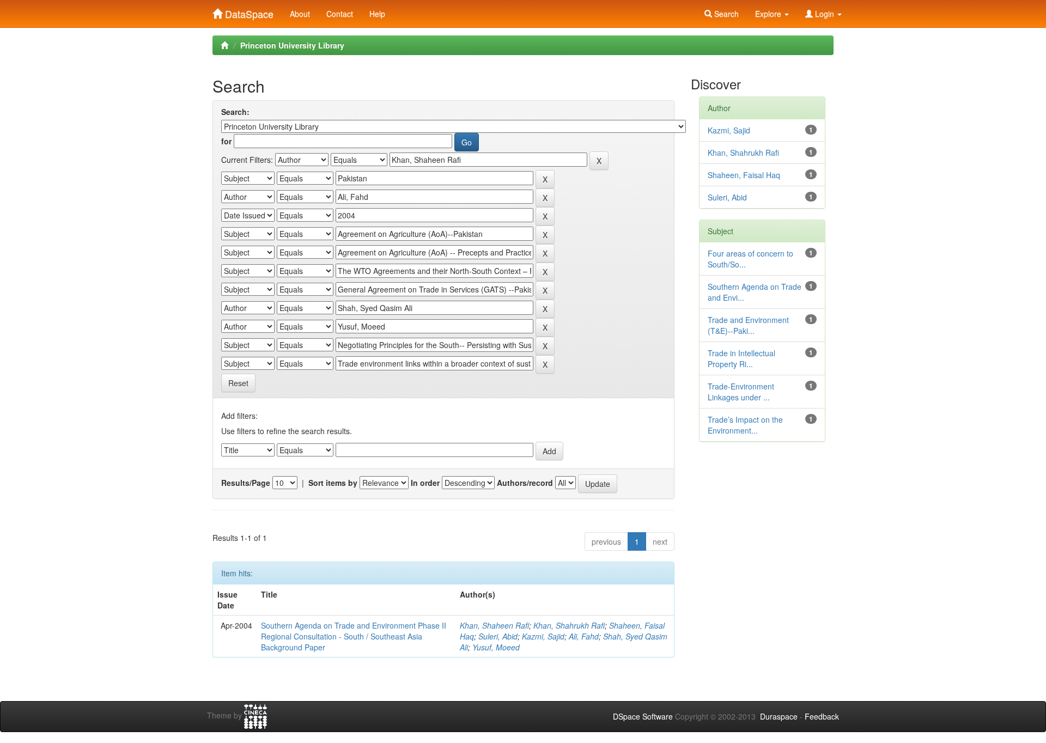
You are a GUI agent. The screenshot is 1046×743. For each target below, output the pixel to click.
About (300, 13)
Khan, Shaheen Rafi (494, 625)
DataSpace (247, 11)
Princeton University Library (292, 45)
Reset (238, 382)
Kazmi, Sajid (543, 636)
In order (425, 482)
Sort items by (332, 482)
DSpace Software (643, 716)
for (226, 141)
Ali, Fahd (584, 636)
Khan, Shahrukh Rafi (569, 625)
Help (377, 13)
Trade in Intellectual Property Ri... (741, 358)
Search (725, 13)
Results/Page (245, 482)
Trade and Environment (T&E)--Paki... (748, 325)
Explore (769, 13)
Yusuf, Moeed (496, 647)
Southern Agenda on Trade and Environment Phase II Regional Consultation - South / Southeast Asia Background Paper (353, 636)
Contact (339, 13)
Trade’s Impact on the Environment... (745, 425)
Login (824, 13)
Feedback (822, 716)
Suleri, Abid (498, 636)
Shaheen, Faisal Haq (744, 174)
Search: (235, 111)
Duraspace (779, 716)
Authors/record (525, 482)
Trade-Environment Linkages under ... (741, 392)
